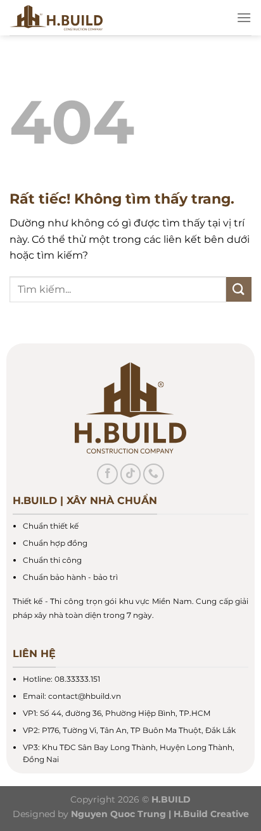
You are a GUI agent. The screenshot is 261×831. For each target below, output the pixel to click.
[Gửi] (238, 289)
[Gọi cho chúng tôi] (153, 474)
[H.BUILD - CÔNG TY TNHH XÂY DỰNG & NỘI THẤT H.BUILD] (107, 17)
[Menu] (243, 17)
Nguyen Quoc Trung (118, 814)
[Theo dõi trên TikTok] (130, 474)
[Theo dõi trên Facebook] (107, 474)
